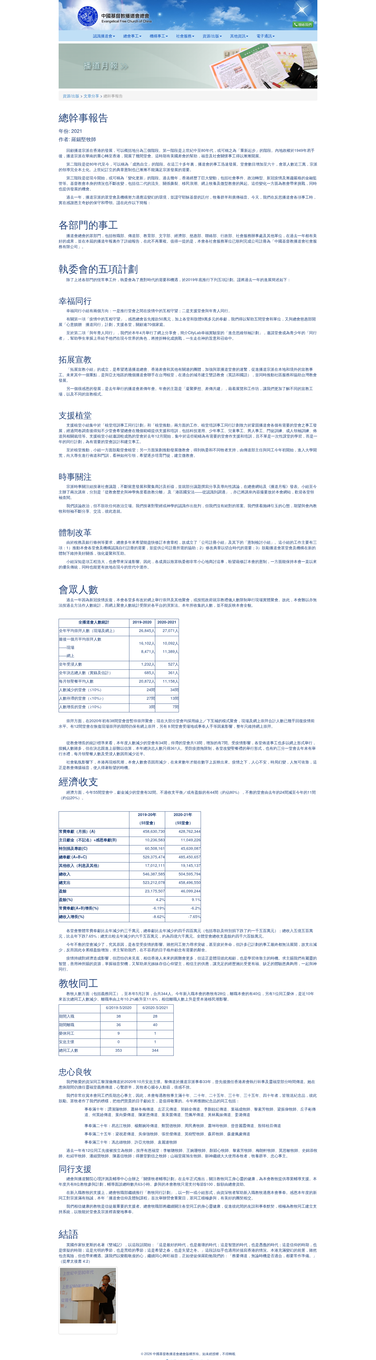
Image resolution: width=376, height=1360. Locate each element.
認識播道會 (102, 36)
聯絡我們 (305, 24)
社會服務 (184, 36)
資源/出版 (211, 36)
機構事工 (157, 36)
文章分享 (91, 95)
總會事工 (131, 36)
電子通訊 (264, 36)
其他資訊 (238, 36)
